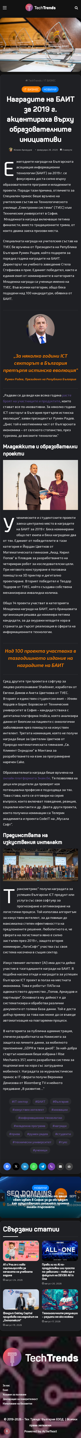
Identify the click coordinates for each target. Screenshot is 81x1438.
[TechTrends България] (40, 7)
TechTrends (35, 80)
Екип (5, 1389)
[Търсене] (76, 9)
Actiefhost (49, 1431)
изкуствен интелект (29, 1109)
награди (60, 1126)
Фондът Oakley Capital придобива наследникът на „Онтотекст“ (20, 1317)
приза (15, 1134)
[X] (16, 1166)
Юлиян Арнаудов (23, 149)
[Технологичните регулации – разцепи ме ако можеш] (60, 1299)
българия (61, 1101)
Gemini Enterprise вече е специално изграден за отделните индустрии (40, 1201)
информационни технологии (41, 1117)
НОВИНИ (50, 89)
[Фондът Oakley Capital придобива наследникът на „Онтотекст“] (21, 1299)
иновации (60, 1109)
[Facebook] (7, 1166)
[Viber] (51, 1166)
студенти (64, 1134)
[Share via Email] (60, 1166)
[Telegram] (42, 1166)
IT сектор (21, 1101)
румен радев (38, 1134)
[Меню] (5, 9)
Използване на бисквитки (17, 1403)
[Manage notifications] (7, 1431)
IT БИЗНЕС (50, 80)
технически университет (33, 1142)
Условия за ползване (14, 1394)
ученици (41, 1150)
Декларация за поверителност (20, 1398)
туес (64, 1142)
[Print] (69, 1166)
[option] (40, 1197)
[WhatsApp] (33, 1166)
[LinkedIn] (25, 1166)
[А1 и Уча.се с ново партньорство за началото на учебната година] (21, 1251)
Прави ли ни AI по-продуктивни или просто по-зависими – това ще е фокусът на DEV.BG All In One (58, 1272)
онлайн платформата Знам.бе (26, 778)
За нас (6, 1385)
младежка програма (30, 1126)
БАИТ (41, 1101)
